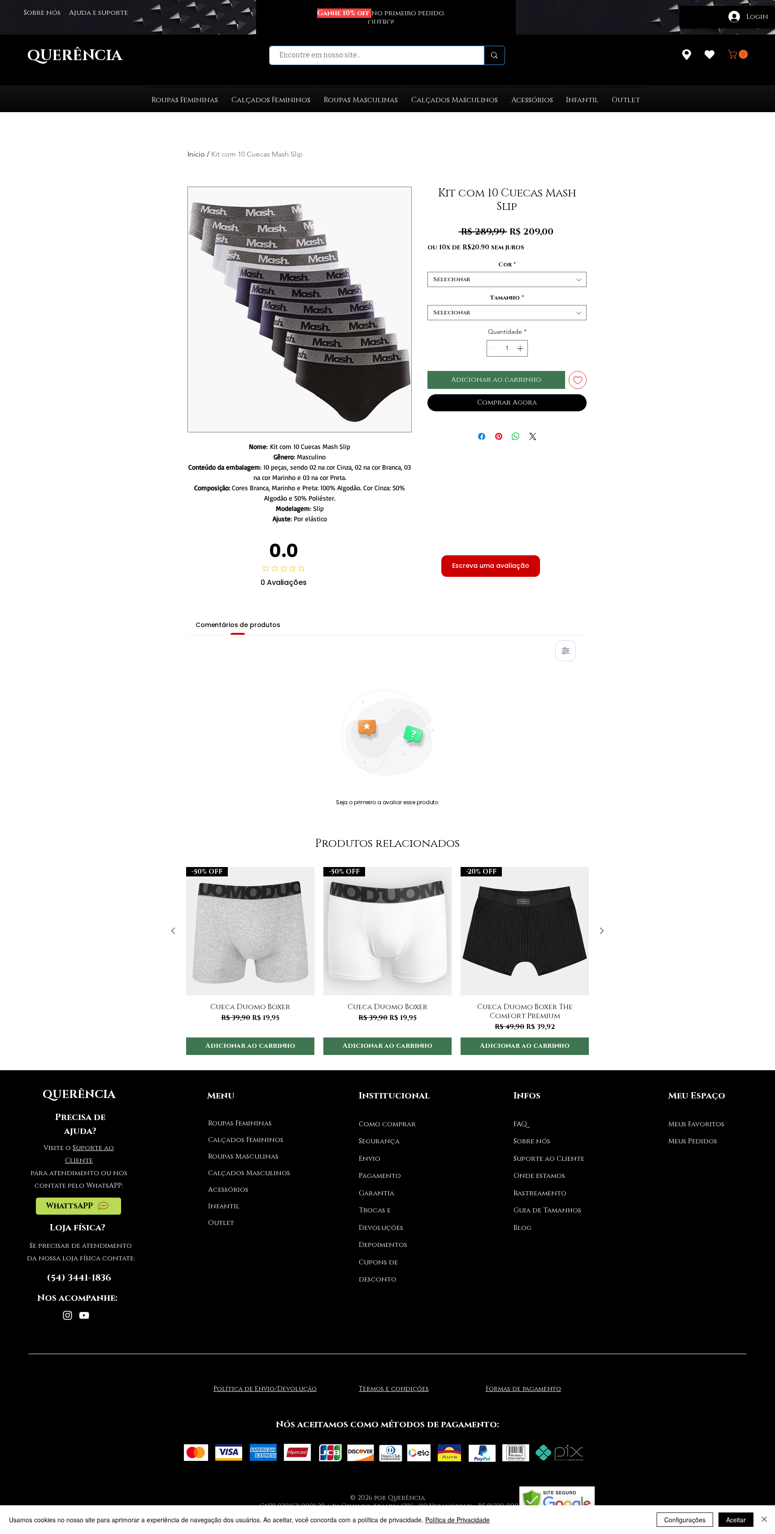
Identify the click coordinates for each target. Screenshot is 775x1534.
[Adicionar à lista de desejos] (578, 380)
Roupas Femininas (240, 1123)
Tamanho (507, 297)
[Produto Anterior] (173, 930)
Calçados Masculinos (241, 1173)
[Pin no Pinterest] (498, 436)
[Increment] (521, 348)
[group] (387, 961)
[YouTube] (84, 1315)
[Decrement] (493, 348)
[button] (739, 54)
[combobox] (507, 279)
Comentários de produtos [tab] (238, 624)
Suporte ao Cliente (549, 1159)
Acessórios (228, 1189)
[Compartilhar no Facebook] (481, 436)
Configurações (684, 1519)
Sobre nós (532, 1141)
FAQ (520, 1124)
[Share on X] (532, 436)
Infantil (223, 1206)
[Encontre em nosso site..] (494, 55)
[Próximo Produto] (601, 930)
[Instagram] (67, 1315)
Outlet (221, 1223)
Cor (507, 264)
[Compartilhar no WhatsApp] (515, 436)
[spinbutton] (507, 348)
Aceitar (736, 1519)
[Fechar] (764, 1519)
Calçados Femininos (241, 1140)
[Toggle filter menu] (565, 651)
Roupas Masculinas (241, 1156)
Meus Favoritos (696, 1124)
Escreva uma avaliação (490, 565)
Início (196, 154)
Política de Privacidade (457, 1519)
